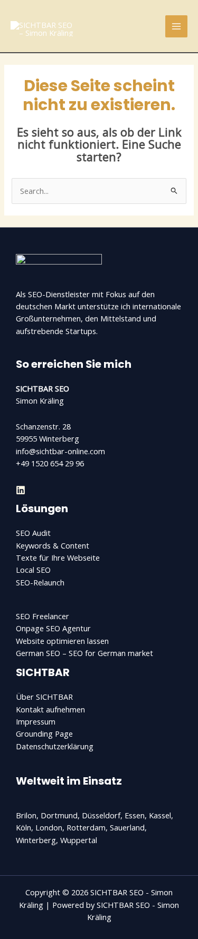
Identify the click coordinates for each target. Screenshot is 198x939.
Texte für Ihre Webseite (58, 557)
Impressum (35, 721)
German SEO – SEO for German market (84, 653)
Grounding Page (44, 733)
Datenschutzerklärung (54, 746)
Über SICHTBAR (44, 696)
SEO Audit (33, 532)
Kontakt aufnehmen (50, 709)
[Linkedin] (20, 490)
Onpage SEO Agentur (53, 628)
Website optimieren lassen (62, 640)
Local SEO (33, 569)
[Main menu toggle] (176, 26)
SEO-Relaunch (40, 582)
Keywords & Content (52, 545)
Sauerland (127, 827)
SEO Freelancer (42, 616)
